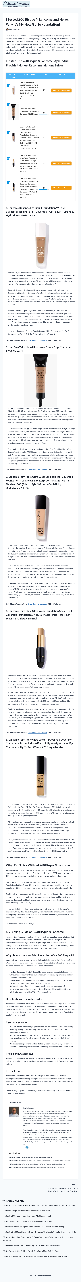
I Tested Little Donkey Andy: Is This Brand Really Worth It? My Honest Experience (62, 1188)
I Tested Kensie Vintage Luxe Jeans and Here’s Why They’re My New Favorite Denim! (36, 1256)
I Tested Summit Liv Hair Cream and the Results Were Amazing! (27, 1221)
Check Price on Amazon (61, 90)
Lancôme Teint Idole (20, 476)
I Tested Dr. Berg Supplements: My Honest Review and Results (31, 1157)
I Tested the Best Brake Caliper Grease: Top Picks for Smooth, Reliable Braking (33, 1227)
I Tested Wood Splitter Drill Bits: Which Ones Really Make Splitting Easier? (31, 1251)
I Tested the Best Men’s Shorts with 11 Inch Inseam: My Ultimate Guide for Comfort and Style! (39, 1232)
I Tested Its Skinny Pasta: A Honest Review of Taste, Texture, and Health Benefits (37, 1164)
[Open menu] (76, 4)
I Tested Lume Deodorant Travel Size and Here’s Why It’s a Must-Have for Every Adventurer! (39, 1205)
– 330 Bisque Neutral (25, 618)
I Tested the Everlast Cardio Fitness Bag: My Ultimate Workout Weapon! (31, 1246)
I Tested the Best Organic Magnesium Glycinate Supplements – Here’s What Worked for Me (40, 1161)
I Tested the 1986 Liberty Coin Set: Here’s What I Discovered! (27, 1216)
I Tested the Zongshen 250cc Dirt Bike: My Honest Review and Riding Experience (37, 1167)
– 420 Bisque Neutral (52, 747)
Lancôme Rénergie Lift (21, 207)
